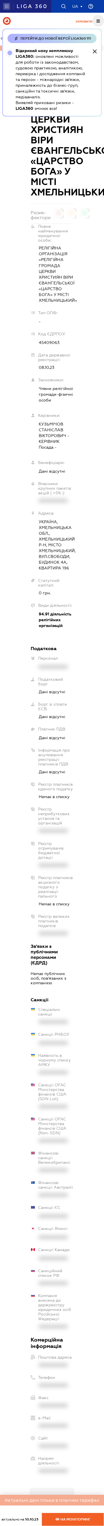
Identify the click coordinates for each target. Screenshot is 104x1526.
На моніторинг (75, 1519)
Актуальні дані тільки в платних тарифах (52, 1500)
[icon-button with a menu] (98, 21)
